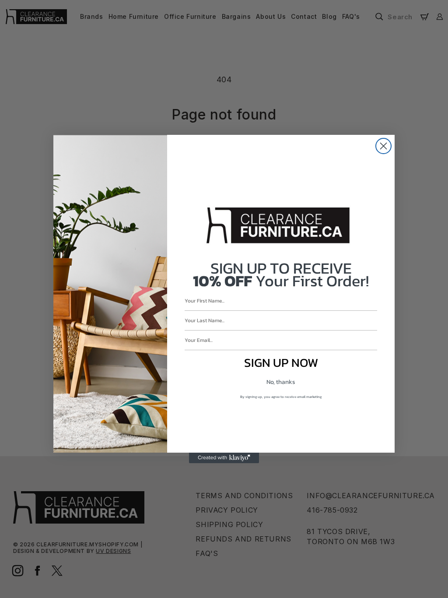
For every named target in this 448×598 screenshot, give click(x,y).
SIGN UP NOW (281, 362)
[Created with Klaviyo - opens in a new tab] (224, 458)
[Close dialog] (383, 146)
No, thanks (280, 382)
